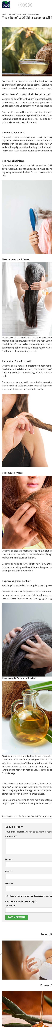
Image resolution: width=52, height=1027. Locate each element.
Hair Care (13, 14)
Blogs (5, 14)
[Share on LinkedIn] (30, 5)
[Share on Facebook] (20, 5)
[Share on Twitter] (25, 5)
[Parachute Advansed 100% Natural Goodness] (10, 4)
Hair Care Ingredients (28, 14)
